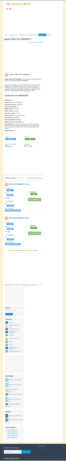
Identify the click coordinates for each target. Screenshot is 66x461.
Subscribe (26, 452)
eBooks (49, 35)
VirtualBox (11, 335)
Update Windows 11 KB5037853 (13, 348)
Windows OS (13, 35)
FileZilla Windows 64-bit (14, 329)
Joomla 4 (11, 341)
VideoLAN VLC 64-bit (14, 338)
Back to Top (59, 458)
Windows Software (32, 35)
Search (10, 314)
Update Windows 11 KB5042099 (13, 332)
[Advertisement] (33, 21)
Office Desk (22, 35)
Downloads (42, 35)
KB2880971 (8, 90)
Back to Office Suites (37, 42)
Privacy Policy (42, 449)
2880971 (18, 113)
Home (6, 35)
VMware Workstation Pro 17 (15, 351)
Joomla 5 (11, 344)
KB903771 (7, 128)
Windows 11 (11, 322)
